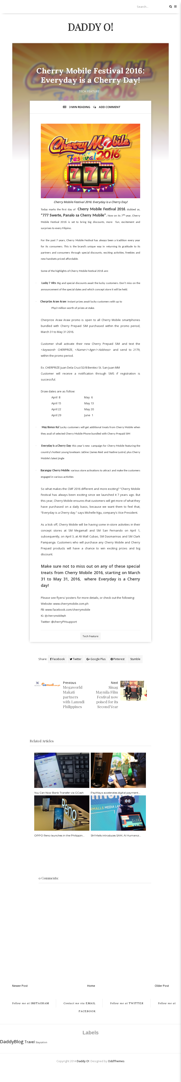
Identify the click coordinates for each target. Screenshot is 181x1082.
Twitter (76, 659)
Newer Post (20, 986)
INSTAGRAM (30, 1003)
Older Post (162, 986)
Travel (30, 1041)
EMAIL (80, 1003)
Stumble (135, 659)
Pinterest (118, 659)
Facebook (58, 659)
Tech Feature (89, 91)
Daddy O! (90, 26)
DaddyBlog (11, 1041)
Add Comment (110, 107)
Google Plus (98, 659)
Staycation (41, 1042)
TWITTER (126, 1003)
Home (91, 986)
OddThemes (116, 1061)
